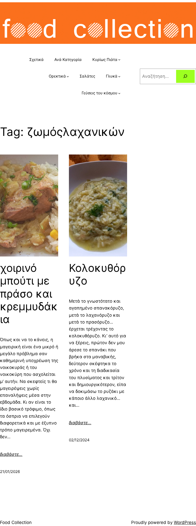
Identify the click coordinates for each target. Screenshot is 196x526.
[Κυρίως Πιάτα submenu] (119, 59)
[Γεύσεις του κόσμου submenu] (119, 93)
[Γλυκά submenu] (119, 76)
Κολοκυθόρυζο (97, 274)
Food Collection (16, 522)
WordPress (185, 522)
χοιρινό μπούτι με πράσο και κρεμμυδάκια (29, 294)
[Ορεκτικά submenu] (68, 76)
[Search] (185, 76)
